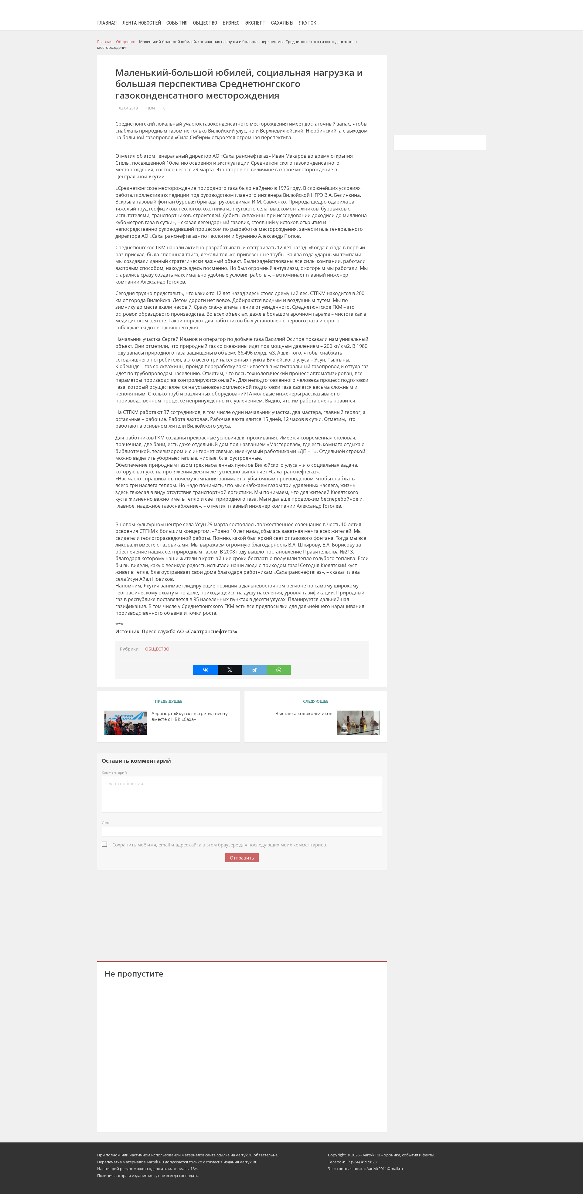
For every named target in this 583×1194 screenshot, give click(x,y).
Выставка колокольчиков (303, 713)
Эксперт (255, 23)
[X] (230, 670)
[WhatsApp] (279, 670)
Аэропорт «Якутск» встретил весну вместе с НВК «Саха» (190, 716)
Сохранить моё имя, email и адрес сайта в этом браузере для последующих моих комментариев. (219, 845)
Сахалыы (282, 23)
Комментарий (114, 772)
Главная (107, 23)
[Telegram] (254, 670)
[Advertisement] (242, 914)
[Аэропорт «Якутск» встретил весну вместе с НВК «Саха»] (125, 723)
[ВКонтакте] (205, 670)
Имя (105, 822)
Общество (205, 23)
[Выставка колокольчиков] (358, 723)
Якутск (307, 23)
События (177, 23)
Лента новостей (141, 23)
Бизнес (231, 23)
